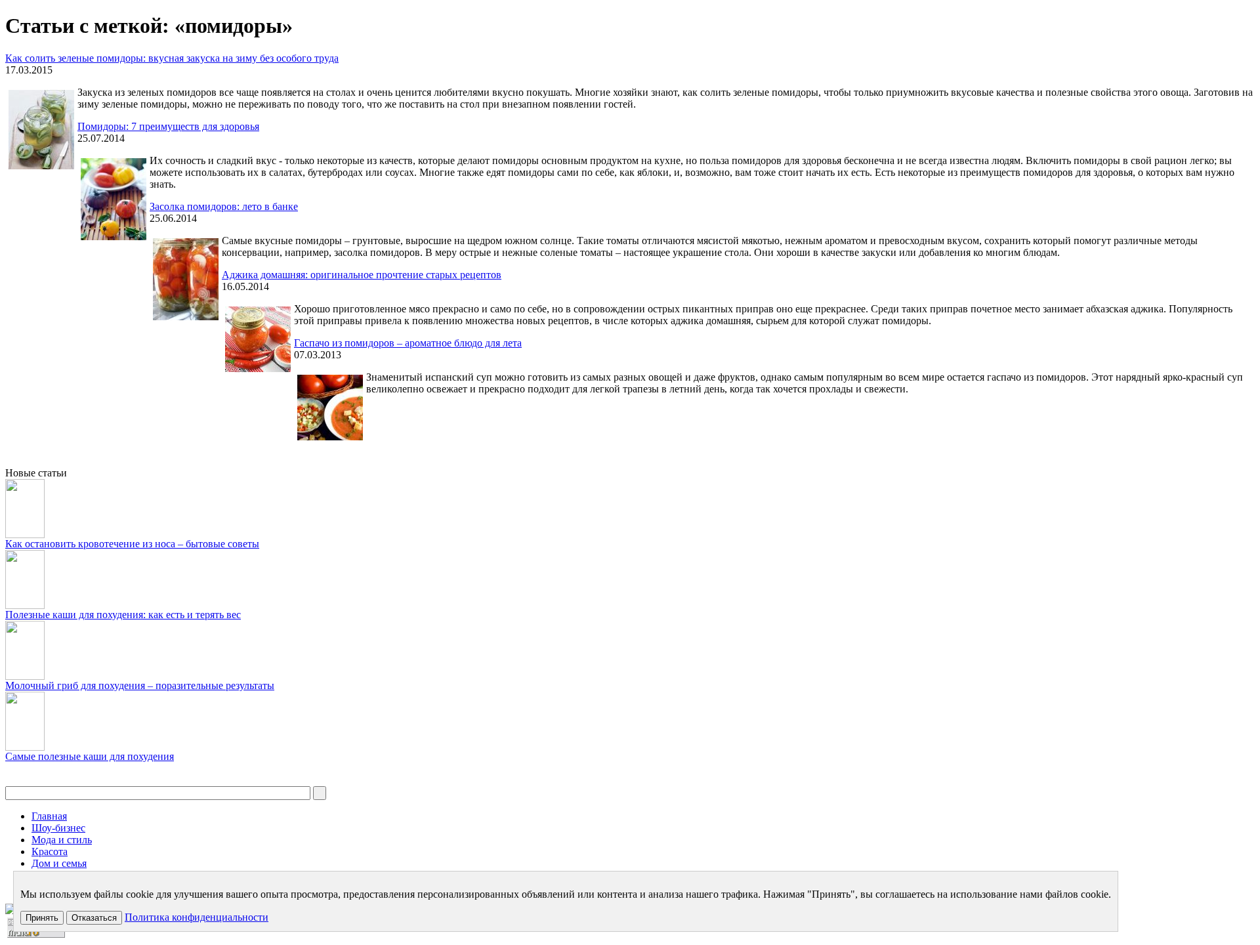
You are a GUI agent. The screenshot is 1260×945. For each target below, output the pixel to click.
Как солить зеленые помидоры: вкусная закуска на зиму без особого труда (172, 58)
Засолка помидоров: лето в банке (224, 206)
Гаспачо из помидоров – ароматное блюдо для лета (408, 342)
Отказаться (94, 918)
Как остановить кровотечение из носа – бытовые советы (132, 543)
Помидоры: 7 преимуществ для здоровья (168, 126)
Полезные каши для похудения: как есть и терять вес (123, 614)
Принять (42, 918)
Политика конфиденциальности (196, 917)
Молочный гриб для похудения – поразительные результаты (139, 685)
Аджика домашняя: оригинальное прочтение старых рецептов (361, 274)
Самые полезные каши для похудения (89, 756)
